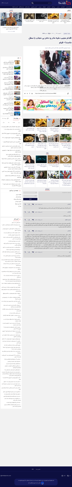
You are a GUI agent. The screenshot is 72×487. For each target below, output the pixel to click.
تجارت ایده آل (18, 201)
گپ (69, 475)
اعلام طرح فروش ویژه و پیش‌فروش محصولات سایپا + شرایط (65, 21)
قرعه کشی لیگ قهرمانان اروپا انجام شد (8, 114)
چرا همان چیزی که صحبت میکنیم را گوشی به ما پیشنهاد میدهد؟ (8, 78)
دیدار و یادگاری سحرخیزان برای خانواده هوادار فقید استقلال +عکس (8, 73)
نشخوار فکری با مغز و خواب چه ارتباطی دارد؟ (12, 370)
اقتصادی (63, 7)
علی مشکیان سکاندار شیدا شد (14, 313)
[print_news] (32, 93)
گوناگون (69, 10)
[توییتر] (25, 93)
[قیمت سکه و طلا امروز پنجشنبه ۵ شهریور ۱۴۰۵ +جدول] (29, 138)
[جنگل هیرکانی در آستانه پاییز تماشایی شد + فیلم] (17, 67)
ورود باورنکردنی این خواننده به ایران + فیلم (41, 20)
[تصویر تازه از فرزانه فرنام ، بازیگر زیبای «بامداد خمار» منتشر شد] (41, 175)
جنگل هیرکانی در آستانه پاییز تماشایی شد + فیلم (8, 68)
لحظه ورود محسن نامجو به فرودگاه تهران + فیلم (8, 109)
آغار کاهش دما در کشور (16, 222)
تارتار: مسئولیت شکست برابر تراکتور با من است (12, 232)
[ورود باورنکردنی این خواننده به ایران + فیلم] (41, 16)
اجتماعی (49, 7)
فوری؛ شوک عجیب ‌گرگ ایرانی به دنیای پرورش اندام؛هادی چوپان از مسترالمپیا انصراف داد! (66, 183)
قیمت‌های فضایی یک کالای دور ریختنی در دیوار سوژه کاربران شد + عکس (9, 63)
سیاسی (58, 7)
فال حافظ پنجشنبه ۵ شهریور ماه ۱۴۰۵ (67, 165)
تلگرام (64, 475)
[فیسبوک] (30, 93)
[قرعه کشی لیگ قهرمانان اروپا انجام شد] (17, 114)
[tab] (12, 31)
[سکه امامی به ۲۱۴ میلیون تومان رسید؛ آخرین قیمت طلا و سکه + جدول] (53, 16)
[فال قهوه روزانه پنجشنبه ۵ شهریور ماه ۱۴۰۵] (53, 159)
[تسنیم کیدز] (47, 105)
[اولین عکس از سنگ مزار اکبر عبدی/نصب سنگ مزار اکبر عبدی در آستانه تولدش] (29, 175)
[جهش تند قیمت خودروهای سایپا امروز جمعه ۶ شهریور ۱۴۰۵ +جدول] (17, 93)
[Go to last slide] (2, 19)
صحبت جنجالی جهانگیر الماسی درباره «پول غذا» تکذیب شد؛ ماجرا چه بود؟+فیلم (41, 146)
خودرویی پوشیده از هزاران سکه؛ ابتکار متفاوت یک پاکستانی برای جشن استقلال (66, 146)
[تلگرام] (27, 93)
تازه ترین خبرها (18, 204)
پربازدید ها (16, 118)
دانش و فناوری (34, 7)
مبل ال (19, 206)
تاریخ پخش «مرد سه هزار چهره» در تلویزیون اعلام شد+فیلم (9, 83)
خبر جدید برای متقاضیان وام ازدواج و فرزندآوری (12, 396)
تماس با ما (6, 3)
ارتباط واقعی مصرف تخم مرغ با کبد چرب (13, 363)
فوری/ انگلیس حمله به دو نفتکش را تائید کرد (9, 99)
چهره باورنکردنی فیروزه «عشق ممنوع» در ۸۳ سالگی (11, 339)
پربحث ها (4, 118)
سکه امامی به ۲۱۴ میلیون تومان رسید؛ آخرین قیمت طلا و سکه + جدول (53, 21)
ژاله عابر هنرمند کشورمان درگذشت (66, 129)
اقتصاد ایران (18, 194)
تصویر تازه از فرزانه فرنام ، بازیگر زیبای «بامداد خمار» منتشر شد (41, 182)
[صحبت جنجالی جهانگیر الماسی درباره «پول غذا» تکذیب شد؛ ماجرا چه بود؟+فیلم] (41, 138)
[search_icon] (32, 3)
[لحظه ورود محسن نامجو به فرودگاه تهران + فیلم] (17, 109)
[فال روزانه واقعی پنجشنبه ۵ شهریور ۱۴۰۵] (41, 159)
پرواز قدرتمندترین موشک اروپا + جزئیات (13, 249)
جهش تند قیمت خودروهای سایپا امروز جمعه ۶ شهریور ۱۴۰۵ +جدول (8, 93)
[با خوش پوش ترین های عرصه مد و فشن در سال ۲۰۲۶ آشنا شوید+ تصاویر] (11, 19)
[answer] (33, 205)
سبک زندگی (27, 7)
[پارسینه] (64, 3)
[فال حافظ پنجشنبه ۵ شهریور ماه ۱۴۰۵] (65, 159)
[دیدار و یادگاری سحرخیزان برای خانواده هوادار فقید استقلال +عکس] (17, 73)
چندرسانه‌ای (21, 7)
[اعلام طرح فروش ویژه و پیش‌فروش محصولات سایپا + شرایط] (65, 16)
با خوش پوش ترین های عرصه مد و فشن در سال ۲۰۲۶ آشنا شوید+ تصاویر (11, 28)
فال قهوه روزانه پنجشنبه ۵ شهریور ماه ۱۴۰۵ (54, 165)
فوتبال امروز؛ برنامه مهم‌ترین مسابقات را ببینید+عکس (11, 287)
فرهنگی (44, 7)
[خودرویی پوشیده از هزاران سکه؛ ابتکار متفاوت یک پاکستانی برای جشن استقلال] (65, 138)
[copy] (68, 93)
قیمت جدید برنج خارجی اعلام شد (14, 241)
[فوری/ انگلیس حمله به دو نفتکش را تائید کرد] (17, 98)
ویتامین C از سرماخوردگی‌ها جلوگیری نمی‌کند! (12, 359)
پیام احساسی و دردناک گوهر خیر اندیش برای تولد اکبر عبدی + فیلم (29, 166)
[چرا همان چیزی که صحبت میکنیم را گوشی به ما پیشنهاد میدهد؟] (17, 78)
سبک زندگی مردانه (17, 199)
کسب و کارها (15, 7)
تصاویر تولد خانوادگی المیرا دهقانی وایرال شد (10, 127)
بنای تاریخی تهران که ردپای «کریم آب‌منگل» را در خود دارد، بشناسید (54, 145)
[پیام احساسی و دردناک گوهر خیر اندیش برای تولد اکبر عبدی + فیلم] (29, 159)
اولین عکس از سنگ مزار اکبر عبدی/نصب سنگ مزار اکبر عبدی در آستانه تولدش (29, 182)
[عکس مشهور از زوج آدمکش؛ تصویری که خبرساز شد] (29, 16)
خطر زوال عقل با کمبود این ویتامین (14, 361)
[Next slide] (20, 19)
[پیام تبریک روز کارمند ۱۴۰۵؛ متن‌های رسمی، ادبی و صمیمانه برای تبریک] (53, 175)
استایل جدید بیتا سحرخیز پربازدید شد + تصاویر (12, 381)
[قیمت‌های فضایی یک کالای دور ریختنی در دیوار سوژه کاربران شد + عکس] (17, 62)
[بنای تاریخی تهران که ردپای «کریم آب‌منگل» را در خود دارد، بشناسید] (53, 138)
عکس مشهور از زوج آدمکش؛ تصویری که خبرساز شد (29, 20)
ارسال (30, 199)
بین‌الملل (54, 7)
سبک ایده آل (18, 197)
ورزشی (40, 7)
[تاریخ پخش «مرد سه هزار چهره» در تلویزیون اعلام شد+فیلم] (17, 83)
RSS (2, 3)
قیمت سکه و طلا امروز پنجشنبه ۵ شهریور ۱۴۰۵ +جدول (29, 145)
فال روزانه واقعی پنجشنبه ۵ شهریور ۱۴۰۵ (41, 165)
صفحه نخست (68, 7)
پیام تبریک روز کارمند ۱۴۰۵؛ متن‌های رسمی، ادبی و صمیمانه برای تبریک (53, 182)
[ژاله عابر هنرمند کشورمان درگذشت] (65, 123)
